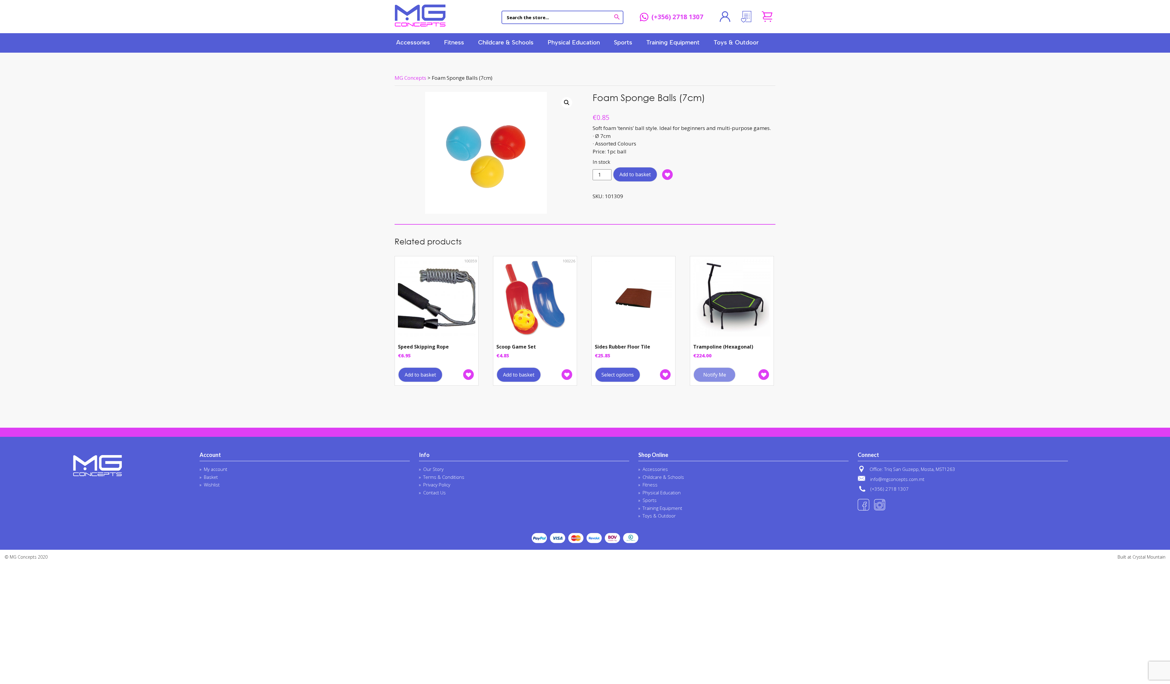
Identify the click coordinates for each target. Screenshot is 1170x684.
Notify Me (714, 374)
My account (215, 469)
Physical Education (574, 42)
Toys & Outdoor (736, 42)
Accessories (413, 42)
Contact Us (434, 492)
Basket (211, 477)
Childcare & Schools (506, 42)
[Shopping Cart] (767, 17)
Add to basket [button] (420, 374)
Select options (617, 374)
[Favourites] (746, 17)
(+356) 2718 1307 (677, 17)
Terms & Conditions (443, 477)
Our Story (433, 469)
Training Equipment (673, 42)
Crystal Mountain (1149, 557)
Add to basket (635, 174)
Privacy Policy (436, 485)
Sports (623, 42)
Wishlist (212, 485)
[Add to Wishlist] (667, 174)
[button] (566, 102)
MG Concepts (420, 15)
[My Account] (725, 17)
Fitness (454, 42)
